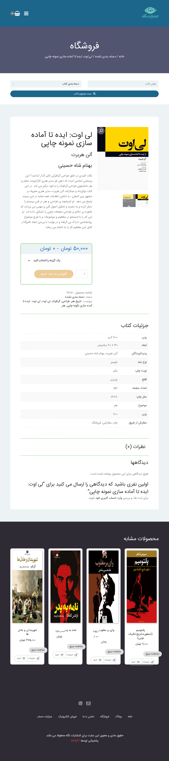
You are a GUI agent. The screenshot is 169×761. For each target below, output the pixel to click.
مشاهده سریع (152, 654)
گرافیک (56, 301)
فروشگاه (104, 716)
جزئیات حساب (44, 716)
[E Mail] (88, 703)
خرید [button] (95, 660)
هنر (63, 305)
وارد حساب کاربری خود (108, 498)
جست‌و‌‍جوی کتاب (83, 94)
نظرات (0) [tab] (135, 447)
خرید (133, 662)
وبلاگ (118, 716)
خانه (121, 56)
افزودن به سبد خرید (53, 274)
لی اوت (46, 301)
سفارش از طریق (80, 259)
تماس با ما (88, 716)
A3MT (75, 740)
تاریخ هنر (76, 301)
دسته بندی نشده (105, 56)
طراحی (66, 301)
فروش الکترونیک (67, 716)
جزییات (146, 662)
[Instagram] (80, 703)
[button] (101, 130)
